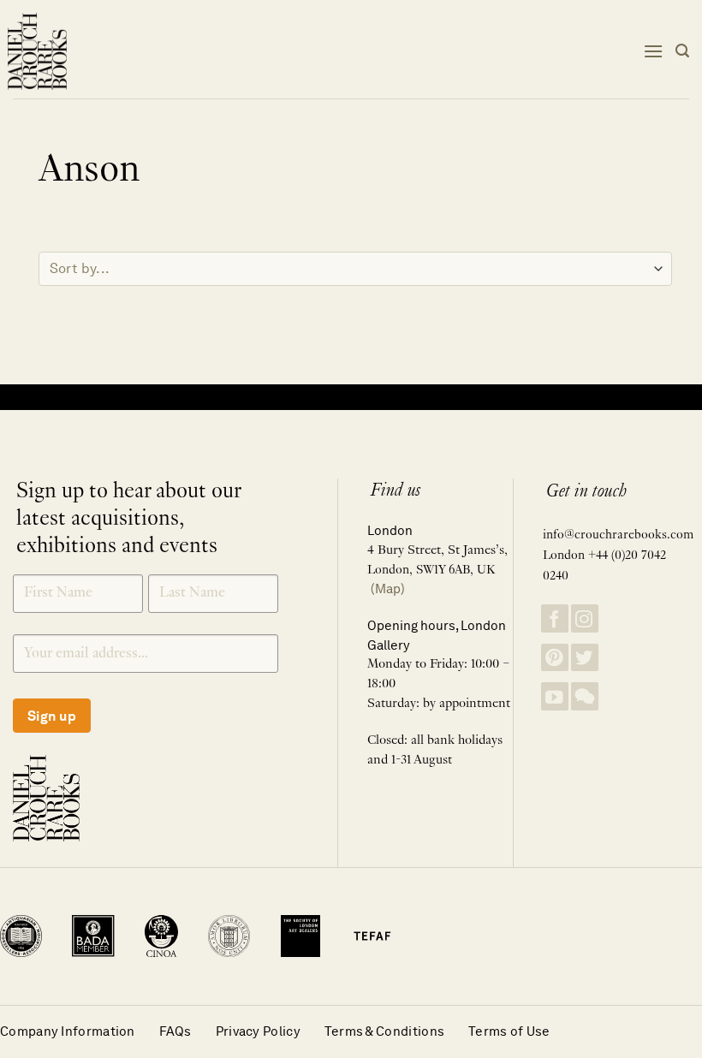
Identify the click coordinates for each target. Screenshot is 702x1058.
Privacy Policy (258, 1031)
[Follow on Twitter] (584, 658)
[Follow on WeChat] (584, 696)
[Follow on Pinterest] (554, 658)
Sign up (51, 716)
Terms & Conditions (384, 1031)
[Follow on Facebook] (554, 618)
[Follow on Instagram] (584, 618)
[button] (653, 51)
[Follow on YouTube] (554, 696)
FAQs (175, 1031)
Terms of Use (509, 1031)
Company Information (67, 1031)
